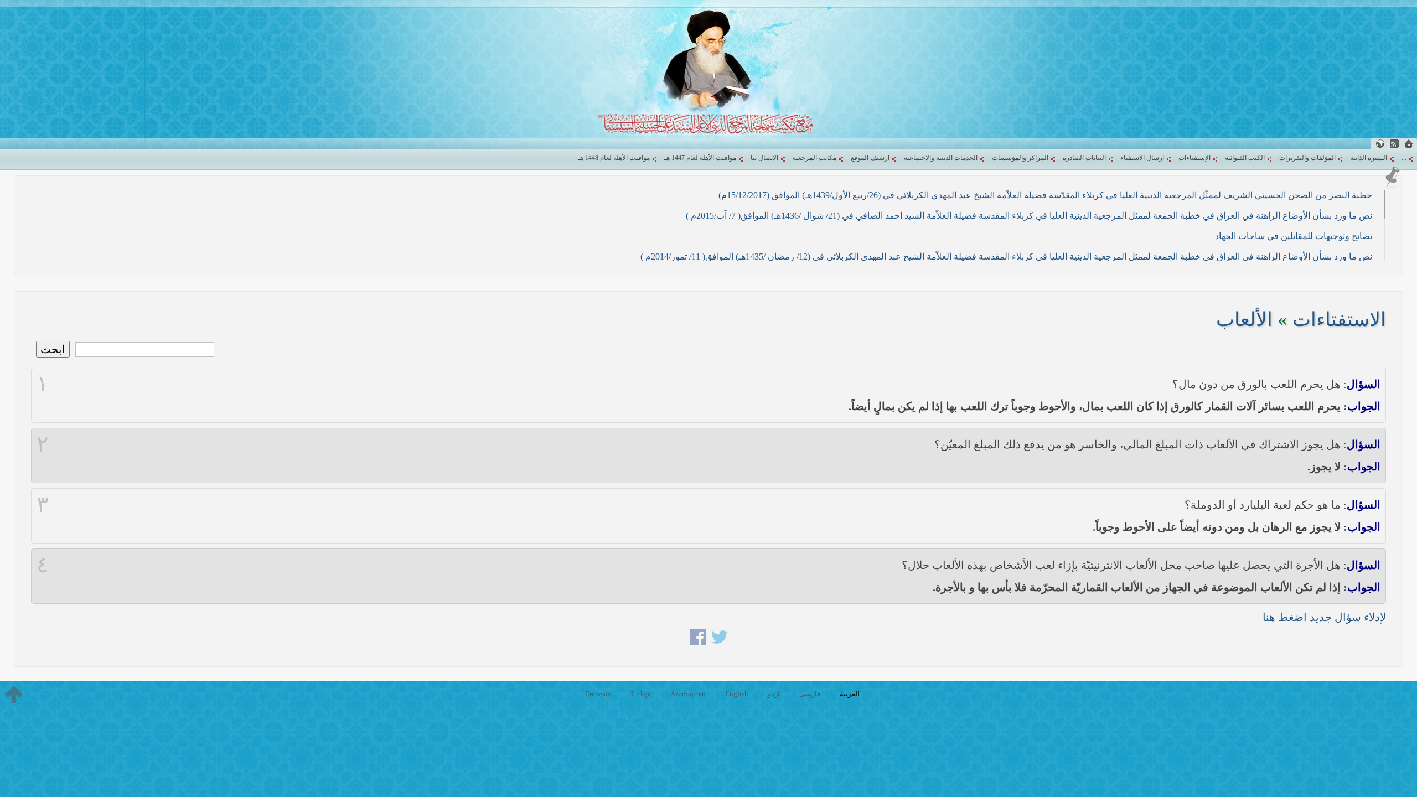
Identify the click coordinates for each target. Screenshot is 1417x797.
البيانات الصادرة (1084, 158)
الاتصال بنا (764, 158)
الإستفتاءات (1194, 158)
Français (598, 694)
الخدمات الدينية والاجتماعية (941, 158)
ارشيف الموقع (870, 158)
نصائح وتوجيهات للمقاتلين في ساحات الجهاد (1293, 236)
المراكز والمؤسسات (1020, 158)
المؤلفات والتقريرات (1307, 158)
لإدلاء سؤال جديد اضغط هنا (1324, 617)
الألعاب (1244, 319)
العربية (850, 694)
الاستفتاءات (1339, 319)
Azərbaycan (688, 694)
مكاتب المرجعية (814, 158)
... (1404, 158)
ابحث (52, 349)
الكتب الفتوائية (1245, 158)
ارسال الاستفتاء (1142, 158)
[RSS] (1394, 143)
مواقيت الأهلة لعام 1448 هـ (614, 158)
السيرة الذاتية (1368, 158)
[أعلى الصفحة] (14, 694)
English (736, 694)
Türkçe (640, 694)
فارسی (809, 694)
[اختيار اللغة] (1379, 143)
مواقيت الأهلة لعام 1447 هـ (700, 158)
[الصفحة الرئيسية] (1408, 143)
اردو (774, 694)
